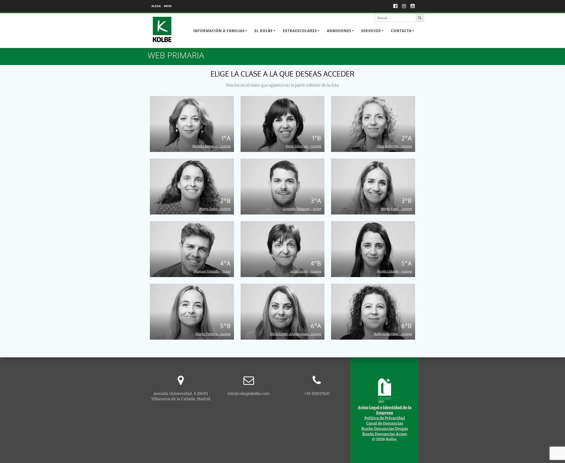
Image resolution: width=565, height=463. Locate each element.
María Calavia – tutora (394, 271)
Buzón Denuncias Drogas (384, 428)
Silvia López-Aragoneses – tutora (295, 334)
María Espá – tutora (396, 209)
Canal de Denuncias (384, 423)
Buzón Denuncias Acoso (384, 434)
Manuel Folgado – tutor (212, 271)
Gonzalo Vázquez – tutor (302, 209)
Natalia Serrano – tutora (211, 146)
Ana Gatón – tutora (305, 271)
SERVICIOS (371, 30)
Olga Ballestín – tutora (394, 146)
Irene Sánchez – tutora (303, 146)
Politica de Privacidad (384, 418)
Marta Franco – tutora (213, 334)
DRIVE (168, 6)
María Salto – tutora (215, 209)
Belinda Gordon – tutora (393, 334)
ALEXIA (156, 6)
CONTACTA (401, 30)
